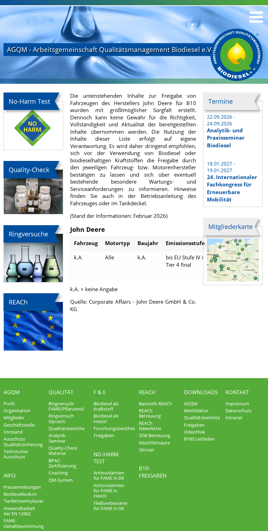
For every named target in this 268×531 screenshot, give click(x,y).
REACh (147, 392)
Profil (9, 403)
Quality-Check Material (63, 450)
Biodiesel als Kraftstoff (106, 406)
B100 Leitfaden (199, 439)
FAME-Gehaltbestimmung (23, 523)
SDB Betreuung (154, 435)
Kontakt (237, 392)
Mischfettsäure (154, 443)
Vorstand (13, 432)
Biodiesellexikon (20, 494)
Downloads (201, 392)
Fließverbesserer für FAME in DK (111, 505)
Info (9, 475)
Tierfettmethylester (23, 501)
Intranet (234, 417)
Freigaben (104, 435)
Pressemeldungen (22, 487)
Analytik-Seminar (58, 438)
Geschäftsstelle (19, 425)
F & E (100, 392)
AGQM (11, 392)
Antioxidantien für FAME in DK (109, 475)
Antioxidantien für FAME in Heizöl (109, 490)
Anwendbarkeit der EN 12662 (19, 511)
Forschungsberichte (114, 428)
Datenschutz (238, 410)
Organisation (16, 410)
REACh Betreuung (150, 413)
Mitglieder (13, 417)
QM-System (61, 480)
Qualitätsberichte (66, 428)
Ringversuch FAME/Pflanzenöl (66, 406)
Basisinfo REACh (155, 403)
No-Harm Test (106, 458)
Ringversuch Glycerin (61, 418)
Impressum (237, 403)
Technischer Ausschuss (15, 454)
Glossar (146, 450)
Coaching (58, 473)
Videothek (194, 432)
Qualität (61, 392)
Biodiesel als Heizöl (106, 418)
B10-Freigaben (152, 472)
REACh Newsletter (150, 426)
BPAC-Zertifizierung (62, 463)
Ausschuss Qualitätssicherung (23, 441)
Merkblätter (196, 410)
